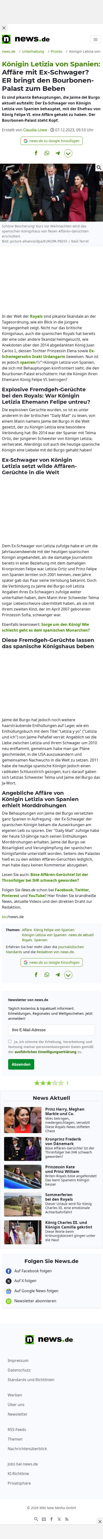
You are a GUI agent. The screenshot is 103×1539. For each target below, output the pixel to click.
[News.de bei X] (59, 1519)
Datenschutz (19, 1370)
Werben (15, 1395)
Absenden (21, 1064)
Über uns (16, 1404)
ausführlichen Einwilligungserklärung (45, 1051)
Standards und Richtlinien (31, 1379)
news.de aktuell (81, 935)
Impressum (18, 1360)
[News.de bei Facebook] (51, 1519)
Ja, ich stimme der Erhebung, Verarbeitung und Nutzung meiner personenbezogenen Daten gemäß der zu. (50, 1046)
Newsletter (18, 1414)
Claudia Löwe (35, 130)
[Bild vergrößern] (99, 167)
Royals (27, 940)
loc (4, 916)
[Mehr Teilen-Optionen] (68, 153)
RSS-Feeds (17, 1429)
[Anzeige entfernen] (99, 1521)
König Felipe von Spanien (54, 930)
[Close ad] (4, 28)
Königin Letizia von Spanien (44, 935)
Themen (15, 1439)
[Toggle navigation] (95, 39)
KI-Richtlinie (18, 1473)
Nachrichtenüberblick (27, 1448)
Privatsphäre (19, 1483)
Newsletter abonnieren (34, 1300)
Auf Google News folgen (35, 1290)
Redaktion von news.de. (56, 952)
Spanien (40, 940)
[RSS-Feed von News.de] (67, 1519)
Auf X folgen (24, 1280)
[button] (52, 141)
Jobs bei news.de (23, 1464)
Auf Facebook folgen (32, 1271)
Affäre (27, 930)
